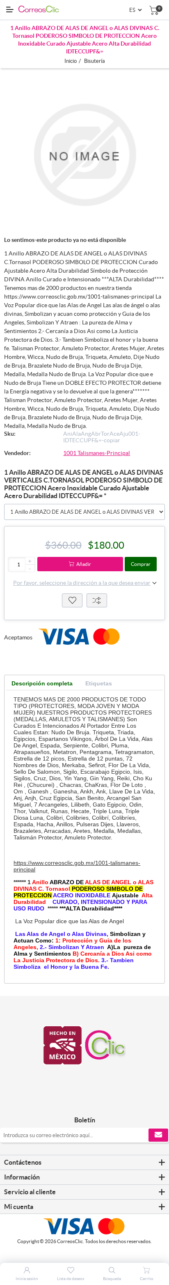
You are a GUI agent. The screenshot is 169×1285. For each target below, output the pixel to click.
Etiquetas (98, 683)
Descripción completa (42, 683)
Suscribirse (158, 1135)
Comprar (141, 564)
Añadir (83, 564)
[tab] (42, 683)
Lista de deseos (72, 600)
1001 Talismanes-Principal (96, 453)
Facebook (75, 1103)
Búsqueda (112, 1278)
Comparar (97, 600)
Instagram (94, 1103)
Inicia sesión (27, 1278)
